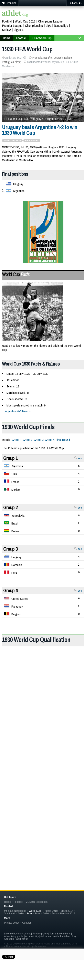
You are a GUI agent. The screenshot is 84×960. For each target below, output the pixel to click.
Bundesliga (61, 25)
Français (37, 58)
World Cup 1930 (12, 140)
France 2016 (42, 913)
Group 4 (49, 440)
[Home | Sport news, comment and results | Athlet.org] (15, 14)
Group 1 (16, 440)
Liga (48, 25)
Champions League (50, 21)
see (79, 458)
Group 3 (38, 440)
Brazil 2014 (67, 910)
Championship (34, 25)
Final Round (31, 140)
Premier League (12, 25)
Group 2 (27, 440)
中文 (18, 62)
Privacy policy (11, 922)
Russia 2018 (51, 910)
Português (8, 62)
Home (7, 901)
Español (47, 58)
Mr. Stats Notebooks (36, 901)
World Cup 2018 (25, 21)
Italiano (68, 58)
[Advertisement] (42, 707)
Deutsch (58, 58)
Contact (26, 922)
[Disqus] (43, 813)
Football (7, 21)
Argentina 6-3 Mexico (18, 411)
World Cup (16, 274)
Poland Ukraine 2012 (63, 913)
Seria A (6, 29)
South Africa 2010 (14, 913)
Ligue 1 (18, 29)
